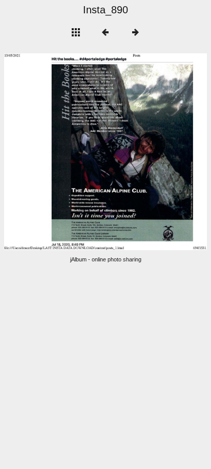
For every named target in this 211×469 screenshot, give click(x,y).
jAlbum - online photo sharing (105, 259)
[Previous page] (44, 151)
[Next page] (146, 151)
